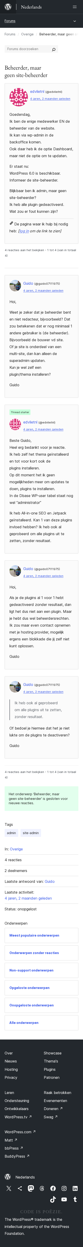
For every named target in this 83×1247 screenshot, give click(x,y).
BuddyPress (17, 1156)
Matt (11, 1140)
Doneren (53, 1108)
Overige (27, 34)
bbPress (14, 1148)
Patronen (51, 1077)
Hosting (11, 1069)
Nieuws (11, 1061)
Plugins (50, 1069)
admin (11, 833)
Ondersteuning (17, 1100)
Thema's (51, 1061)
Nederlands (25, 1177)
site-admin (31, 833)
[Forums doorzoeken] (53, 49)
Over (9, 1053)
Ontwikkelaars (17, 1108)
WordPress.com (20, 1132)
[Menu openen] (75, 7)
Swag (51, 1117)
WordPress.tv (18, 1117)
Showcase (53, 1053)
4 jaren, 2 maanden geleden (50, 98)
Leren (9, 1092)
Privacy (11, 1077)
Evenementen (55, 1100)
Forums (10, 21)
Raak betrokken (57, 1092)
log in (24, 231)
